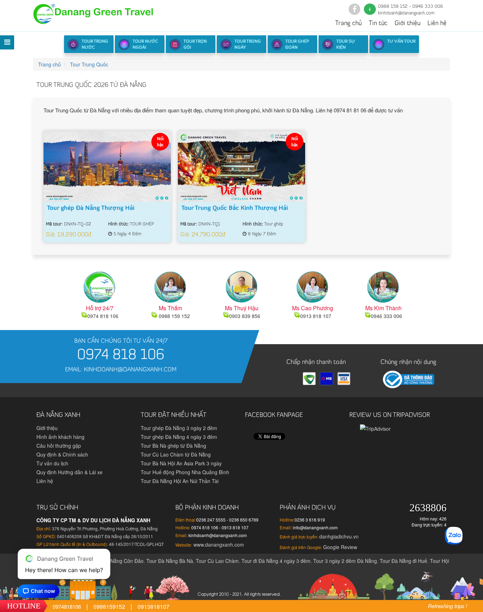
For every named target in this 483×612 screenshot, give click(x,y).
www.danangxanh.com (218, 544)
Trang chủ (348, 23)
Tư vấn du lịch (52, 463)
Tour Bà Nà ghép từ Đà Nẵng (173, 445)
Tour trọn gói (195, 45)
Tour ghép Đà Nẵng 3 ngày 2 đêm (179, 427)
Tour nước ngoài (145, 45)
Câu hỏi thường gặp (58, 445)
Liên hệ (437, 23)
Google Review (340, 547)
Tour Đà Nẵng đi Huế (403, 560)
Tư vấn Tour (401, 42)
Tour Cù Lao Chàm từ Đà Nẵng (176, 454)
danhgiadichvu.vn (339, 536)
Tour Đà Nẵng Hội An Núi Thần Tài (180, 480)
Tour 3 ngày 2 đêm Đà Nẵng (345, 560)
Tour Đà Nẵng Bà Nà (169, 560)
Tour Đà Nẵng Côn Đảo (117, 560)
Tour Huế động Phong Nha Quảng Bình (185, 472)
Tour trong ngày (247, 45)
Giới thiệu (407, 23)
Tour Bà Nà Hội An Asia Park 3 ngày (181, 463)
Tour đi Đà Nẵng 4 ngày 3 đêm (276, 560)
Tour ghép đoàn (297, 45)
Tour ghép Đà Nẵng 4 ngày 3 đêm (179, 436)
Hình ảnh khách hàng (60, 436)
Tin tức (378, 23)
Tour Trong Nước (95, 45)
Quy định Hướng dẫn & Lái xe (69, 472)
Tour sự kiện (345, 45)
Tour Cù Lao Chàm (217, 560)
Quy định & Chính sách (62, 454)
